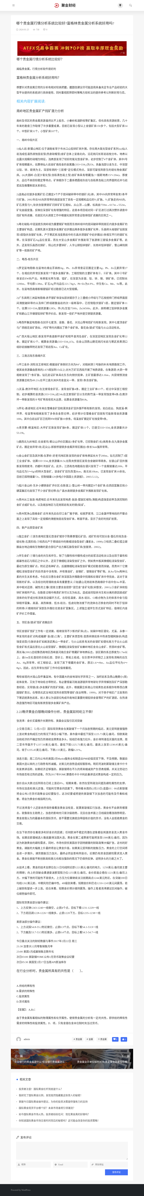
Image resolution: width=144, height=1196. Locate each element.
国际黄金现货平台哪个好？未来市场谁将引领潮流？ (47, 1108)
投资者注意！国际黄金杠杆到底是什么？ (41, 1089)
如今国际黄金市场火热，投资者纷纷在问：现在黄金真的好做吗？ (54, 1114)
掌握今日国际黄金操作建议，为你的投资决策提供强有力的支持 (53, 1101)
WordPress (26, 1190)
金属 (91, 1039)
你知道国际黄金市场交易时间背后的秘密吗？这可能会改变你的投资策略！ (59, 1120)
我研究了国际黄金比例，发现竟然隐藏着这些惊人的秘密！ (51, 1095)
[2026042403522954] (72, 48)
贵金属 (79, 1039)
